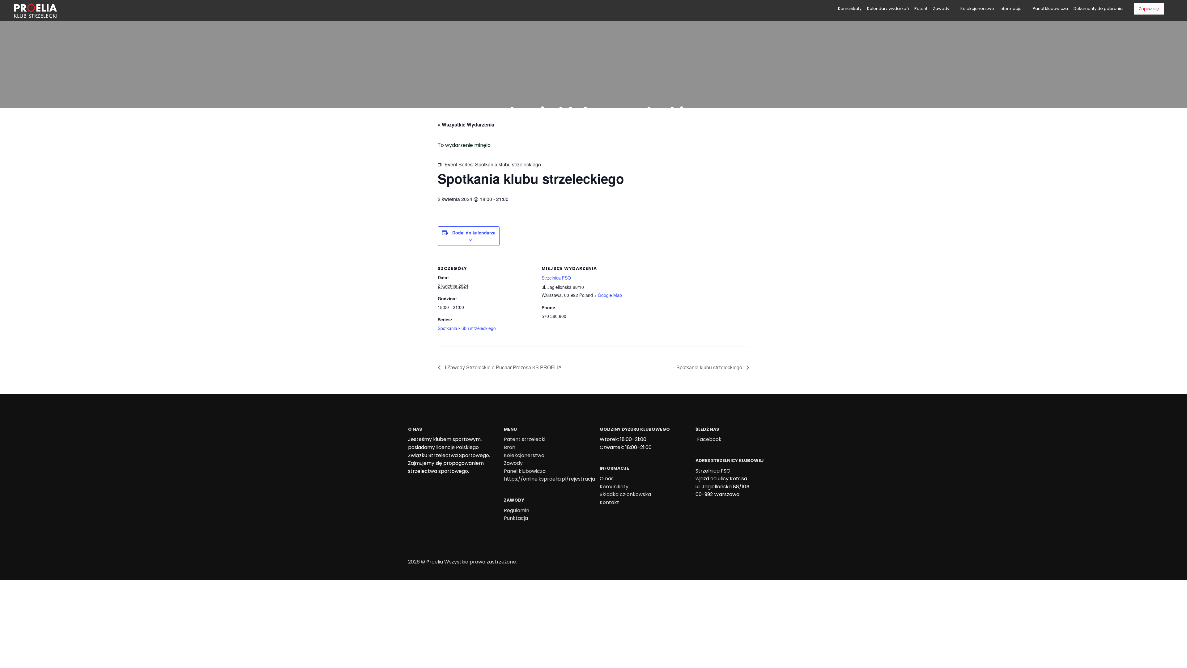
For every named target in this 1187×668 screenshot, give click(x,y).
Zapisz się (1149, 9)
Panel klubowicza (525, 471)
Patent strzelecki (524, 439)
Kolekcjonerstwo (524, 455)
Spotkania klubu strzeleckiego (467, 328)
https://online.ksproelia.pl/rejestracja (549, 478)
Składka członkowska (625, 494)
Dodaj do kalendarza (474, 232)
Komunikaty (614, 486)
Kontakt (609, 502)
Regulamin (516, 510)
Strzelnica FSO (556, 278)
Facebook (709, 439)
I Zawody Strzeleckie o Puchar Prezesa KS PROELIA (503, 367)
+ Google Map (608, 295)
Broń (509, 447)
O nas (607, 478)
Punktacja (516, 518)
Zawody (513, 463)
